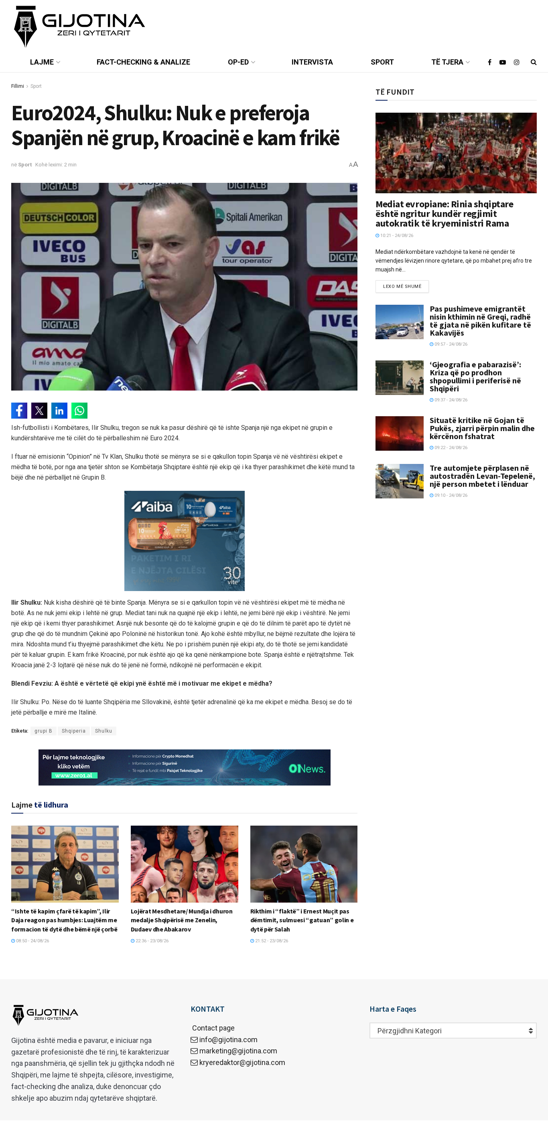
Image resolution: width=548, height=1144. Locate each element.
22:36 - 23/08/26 (151, 941)
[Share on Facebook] (19, 411)
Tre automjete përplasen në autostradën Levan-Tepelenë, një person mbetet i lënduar (482, 476)
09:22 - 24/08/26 (450, 447)
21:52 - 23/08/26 (271, 941)
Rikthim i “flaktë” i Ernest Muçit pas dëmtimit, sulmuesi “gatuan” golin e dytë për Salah (302, 920)
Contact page (213, 1028)
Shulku (103, 731)
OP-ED (238, 62)
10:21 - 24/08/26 (396, 235)
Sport (382, 62)
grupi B (44, 731)
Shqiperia (74, 731)
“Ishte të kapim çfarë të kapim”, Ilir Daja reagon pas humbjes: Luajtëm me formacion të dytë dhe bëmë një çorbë (64, 920)
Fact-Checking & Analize (143, 62)
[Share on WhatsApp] (79, 411)
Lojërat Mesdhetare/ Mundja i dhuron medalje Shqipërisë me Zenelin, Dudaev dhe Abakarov (182, 920)
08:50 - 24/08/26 (32, 941)
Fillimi (17, 86)
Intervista (312, 62)
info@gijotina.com (228, 1039)
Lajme (42, 62)
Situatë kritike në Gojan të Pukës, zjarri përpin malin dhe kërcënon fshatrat (482, 428)
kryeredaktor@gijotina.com (242, 1062)
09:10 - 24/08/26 (450, 495)
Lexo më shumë (402, 286)
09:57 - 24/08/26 (450, 344)
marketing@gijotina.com (238, 1051)
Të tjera (447, 62)
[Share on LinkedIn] (59, 411)
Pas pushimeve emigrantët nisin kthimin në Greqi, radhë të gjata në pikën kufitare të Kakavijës (480, 321)
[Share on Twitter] (39, 411)
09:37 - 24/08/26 (450, 400)
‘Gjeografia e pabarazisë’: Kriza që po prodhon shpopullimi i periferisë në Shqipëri (475, 376)
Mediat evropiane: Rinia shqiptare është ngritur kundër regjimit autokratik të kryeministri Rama (444, 213)
